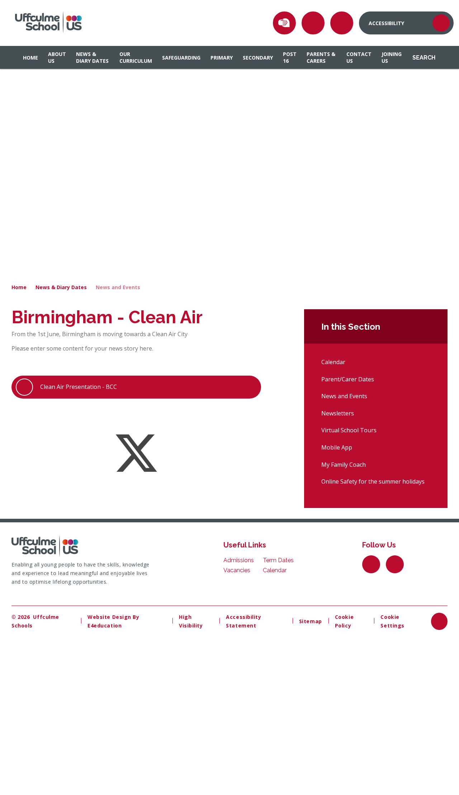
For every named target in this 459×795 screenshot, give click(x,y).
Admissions (238, 560)
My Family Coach (343, 465)
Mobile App (336, 447)
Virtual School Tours (349, 430)
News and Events (118, 287)
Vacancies (236, 570)
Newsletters (337, 413)
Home (19, 287)
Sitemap (310, 621)
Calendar (333, 362)
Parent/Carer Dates (347, 379)
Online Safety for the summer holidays (373, 481)
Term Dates (278, 560)
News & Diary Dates (61, 287)
